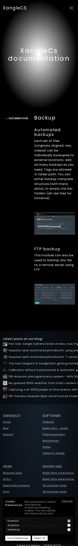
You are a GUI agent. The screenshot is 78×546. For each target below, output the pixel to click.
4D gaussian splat (55, 485)
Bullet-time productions (58, 473)
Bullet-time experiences (59, 479)
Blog (6, 428)
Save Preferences (17, 538)
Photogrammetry (54, 434)
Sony (6, 491)
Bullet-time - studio (55, 428)
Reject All (40, 538)
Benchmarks (51, 440)
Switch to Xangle (54, 453)
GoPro (7, 479)
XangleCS (15, 8)
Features (48, 422)
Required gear (12, 473)
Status (47, 447)
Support (8, 434)
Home (7, 422)
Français (67, 501)
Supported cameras (16, 485)
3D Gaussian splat (55, 491)
